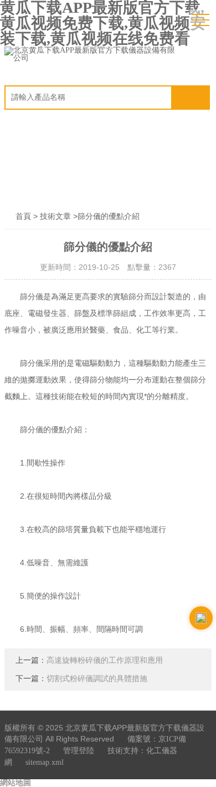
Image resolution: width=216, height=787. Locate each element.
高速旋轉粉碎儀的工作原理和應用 (105, 660)
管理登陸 (78, 751)
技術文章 (55, 216)
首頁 (23, 216)
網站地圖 (15, 783)
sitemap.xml (44, 762)
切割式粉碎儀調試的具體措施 (97, 678)
